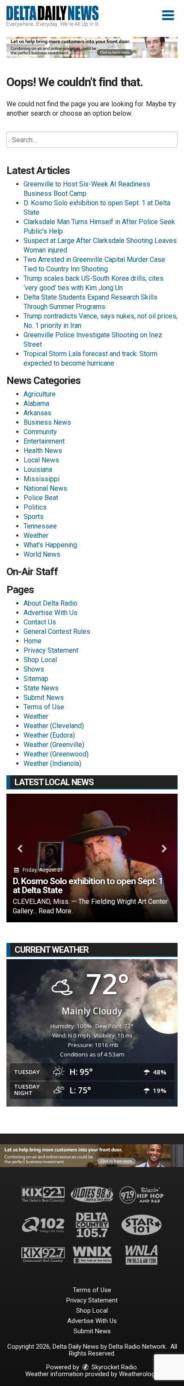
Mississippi (41, 479)
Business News (47, 422)
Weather (36, 535)
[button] (168, 15)
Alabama (36, 403)
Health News (43, 451)
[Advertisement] (92, 47)
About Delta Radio (50, 603)
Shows (34, 669)
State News (41, 688)
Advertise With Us (50, 613)
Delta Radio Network (137, 1346)
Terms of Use (44, 707)
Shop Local (40, 660)
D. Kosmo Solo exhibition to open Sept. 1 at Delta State (88, 885)
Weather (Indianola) (52, 763)
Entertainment (44, 441)
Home (33, 641)
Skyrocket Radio (113, 1367)
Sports (34, 517)
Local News (41, 460)
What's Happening (50, 545)
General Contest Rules (57, 631)
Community (40, 432)
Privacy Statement (51, 650)
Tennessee (40, 526)
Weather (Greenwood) (56, 754)
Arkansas (37, 413)
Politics (35, 507)
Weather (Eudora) (49, 735)
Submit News (44, 697)
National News (45, 488)
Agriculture (40, 394)
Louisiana (38, 469)
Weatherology (138, 1374)
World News (42, 554)
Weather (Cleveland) (54, 726)
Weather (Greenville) (54, 745)
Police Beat (41, 498)
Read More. (56, 911)
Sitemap (36, 679)
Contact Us (40, 622)
